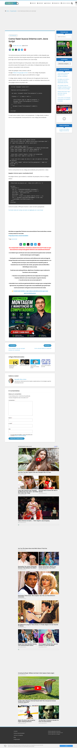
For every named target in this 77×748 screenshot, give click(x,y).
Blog (15, 737)
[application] (64, 109)
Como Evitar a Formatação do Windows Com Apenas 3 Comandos (64, 99)
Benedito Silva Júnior (17, 45)
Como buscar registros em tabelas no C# (34, 366)
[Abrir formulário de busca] (72, 3)
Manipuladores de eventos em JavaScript (13, 366)
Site (9, 429)
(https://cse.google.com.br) (20, 72)
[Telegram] (22, 50)
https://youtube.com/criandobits (18, 235)
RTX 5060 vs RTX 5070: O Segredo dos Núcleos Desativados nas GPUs (63, 81)
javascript (14, 239)
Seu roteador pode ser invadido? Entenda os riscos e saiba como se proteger (64, 87)
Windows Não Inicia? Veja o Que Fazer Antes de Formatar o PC (64, 93)
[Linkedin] (19, 50)
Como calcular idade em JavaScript (42, 348)
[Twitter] (16, 50)
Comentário (12, 400)
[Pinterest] (25, 50)
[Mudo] (68, 112)
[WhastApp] (13, 50)
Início (7, 11)
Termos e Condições (18, 735)
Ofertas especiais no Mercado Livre (55, 732)
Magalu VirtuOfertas (64, 130)
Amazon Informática (64, 129)
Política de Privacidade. (20, 435)
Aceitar (66, 745)
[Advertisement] (38, 21)
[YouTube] (64, 118)
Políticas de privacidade (19, 733)
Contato (15, 731)
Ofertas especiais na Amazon (54, 731)
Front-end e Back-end (24, 365)
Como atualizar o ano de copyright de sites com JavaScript (17, 349)
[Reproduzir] (58, 112)
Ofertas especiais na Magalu (54, 734)
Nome (10, 418)
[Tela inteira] (70, 112)
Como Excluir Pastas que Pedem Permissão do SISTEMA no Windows (63, 75)
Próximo (47, 345)
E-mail (10, 423)
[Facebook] (10, 50)
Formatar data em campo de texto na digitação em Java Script (26, 210)
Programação (13, 11)
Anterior (13, 345)
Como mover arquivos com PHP (46, 366)
